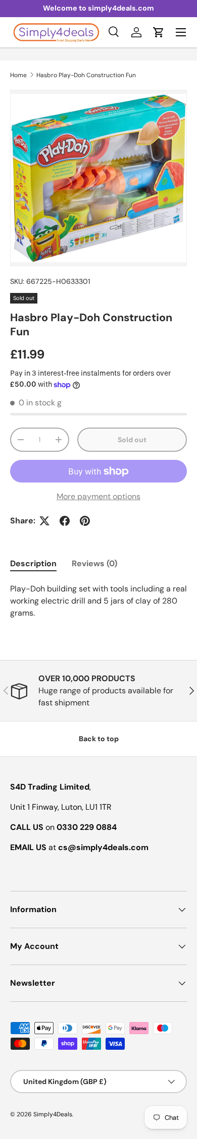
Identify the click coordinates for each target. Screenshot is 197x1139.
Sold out (132, 439)
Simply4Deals (52, 1114)
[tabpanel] (98, 601)
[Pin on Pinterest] (85, 521)
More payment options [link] (98, 496)
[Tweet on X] (44, 521)
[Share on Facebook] (65, 521)
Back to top (99, 738)
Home (18, 75)
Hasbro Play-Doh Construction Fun (86, 75)
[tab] (33, 563)
